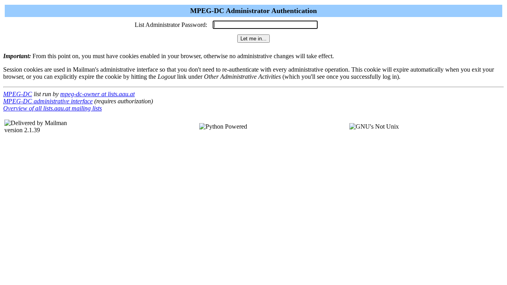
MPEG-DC (17, 94)
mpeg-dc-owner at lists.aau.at (97, 94)
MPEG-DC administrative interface (48, 101)
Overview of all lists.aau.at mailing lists (52, 108)
